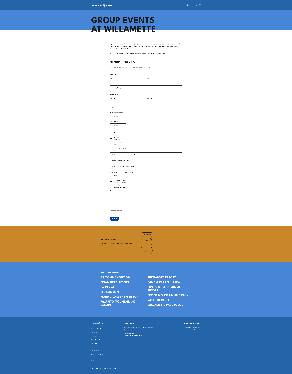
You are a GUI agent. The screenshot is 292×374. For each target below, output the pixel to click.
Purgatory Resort (162, 277)
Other (115, 144)
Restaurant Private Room (119, 187)
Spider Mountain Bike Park (168, 295)
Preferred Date (117, 112)
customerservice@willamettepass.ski (134, 335)
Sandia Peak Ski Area (164, 282)
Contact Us (94, 347)
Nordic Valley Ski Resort (120, 297)
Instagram (146, 246)
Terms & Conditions (96, 339)
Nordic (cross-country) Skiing (120, 182)
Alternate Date (114, 121)
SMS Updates (147, 234)
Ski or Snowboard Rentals (120, 178)
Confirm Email (150, 98)
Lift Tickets (116, 175)
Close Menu (289, 13)
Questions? (113, 190)
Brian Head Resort (115, 282)
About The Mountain (97, 328)
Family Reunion (117, 137)
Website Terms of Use (97, 354)
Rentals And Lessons (150, 5)
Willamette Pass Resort (166, 305)
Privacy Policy (95, 350)
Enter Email (112, 98)
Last (148, 78)
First (111, 78)
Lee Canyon (110, 292)
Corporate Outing (118, 141)
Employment (94, 343)
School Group (117, 139)
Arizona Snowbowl (116, 277)
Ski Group (116, 135)
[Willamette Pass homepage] (102, 5)
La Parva (107, 287)
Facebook (146, 240)
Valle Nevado (158, 300)
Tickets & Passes (130, 5)
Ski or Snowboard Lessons (120, 180)
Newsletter (147, 251)
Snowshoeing (117, 184)
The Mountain (169, 5)
